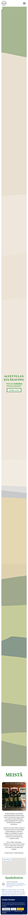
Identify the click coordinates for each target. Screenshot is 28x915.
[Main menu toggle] (24, 3)
